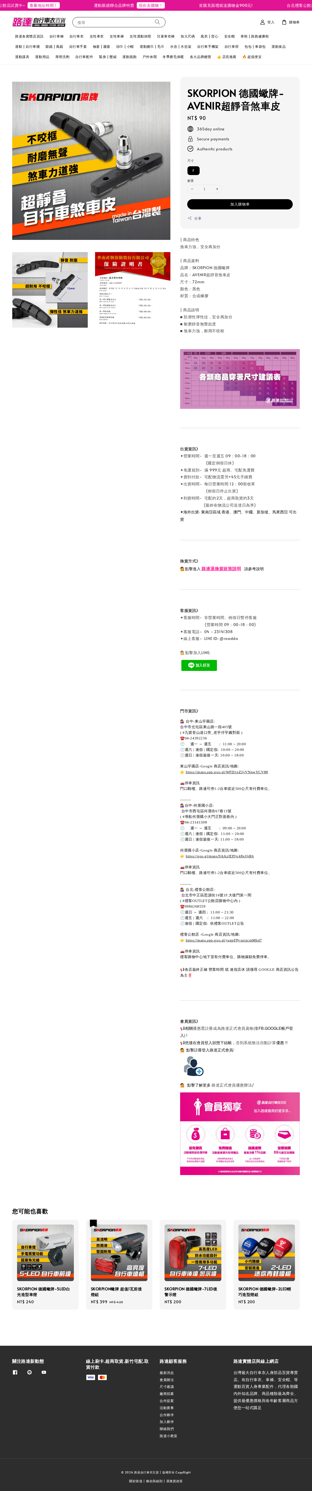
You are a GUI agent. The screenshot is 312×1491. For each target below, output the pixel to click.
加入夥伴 (167, 1421)
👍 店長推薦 (226, 56)
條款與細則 (154, 1481)
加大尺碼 (188, 36)
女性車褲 (117, 36)
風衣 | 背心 (209, 36)
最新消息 (167, 1373)
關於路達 (136, 1481)
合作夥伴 (167, 1415)
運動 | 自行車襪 (27, 46)
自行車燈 (231, 46)
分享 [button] (197, 218)
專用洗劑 (62, 56)
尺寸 (190, 160)
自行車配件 (84, 56)
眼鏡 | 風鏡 (54, 46)
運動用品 (42, 56)
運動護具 (22, 56)
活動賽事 (167, 1407)
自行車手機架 (208, 46)
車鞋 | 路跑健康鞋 (255, 36)
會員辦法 (167, 1379)
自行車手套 (78, 46)
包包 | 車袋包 (255, 46)
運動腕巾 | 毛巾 (152, 46)
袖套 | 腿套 (101, 46)
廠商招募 (167, 1393)
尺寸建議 (167, 1386)
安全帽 (229, 36)
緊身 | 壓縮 (108, 56)
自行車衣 (76, 36)
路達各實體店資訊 (29, 36)
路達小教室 (168, 1435)
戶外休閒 (150, 56)
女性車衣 (97, 36)
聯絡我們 (167, 1428)
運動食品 (279, 46)
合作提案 (167, 1400)
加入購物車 (240, 203)
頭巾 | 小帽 (125, 46)
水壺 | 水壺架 (180, 46)
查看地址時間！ (24, 5)
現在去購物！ (132, 5)
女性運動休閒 (140, 36)
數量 (190, 180)
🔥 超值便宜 (252, 56)
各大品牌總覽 (200, 56)
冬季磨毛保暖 (173, 56)
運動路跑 (129, 56)
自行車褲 (56, 36)
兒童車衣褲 (166, 36)
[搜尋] (157, 22)
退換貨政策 (174, 1481)
